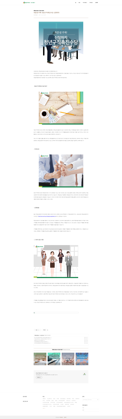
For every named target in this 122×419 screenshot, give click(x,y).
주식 (44, 400)
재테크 (44, 398)
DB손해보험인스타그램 (69, 402)
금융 (53, 400)
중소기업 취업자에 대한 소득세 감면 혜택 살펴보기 (42, 337)
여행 (58, 398)
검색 (98, 399)
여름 (54, 406)
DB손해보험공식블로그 (61, 406)
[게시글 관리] (40, 330)
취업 (73, 398)
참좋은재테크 (45, 406)
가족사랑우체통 (46, 402)
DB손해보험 (63, 398)
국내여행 (48, 400)
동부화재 (69, 398)
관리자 (65, 417)
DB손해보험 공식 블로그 (42, 373)
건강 (54, 398)
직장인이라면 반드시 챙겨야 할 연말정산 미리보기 (42, 338)
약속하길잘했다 (62, 400)
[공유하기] (38, 330)
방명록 (96, 2)
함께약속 (77, 398)
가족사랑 (73, 400)
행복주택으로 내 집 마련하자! (39, 340)
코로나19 (68, 400)
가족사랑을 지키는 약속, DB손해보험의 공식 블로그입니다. (47, 374)
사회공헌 (72, 404)
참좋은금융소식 (37, 335)
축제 (76, 402)
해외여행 (67, 404)
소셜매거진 (50, 398)
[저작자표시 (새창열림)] (47, 330)
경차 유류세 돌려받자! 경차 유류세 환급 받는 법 (41, 343)
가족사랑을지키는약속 (47, 404)
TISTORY (61, 417)
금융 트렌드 (42, 335)
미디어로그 (85, 2)
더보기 (44, 408)
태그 (79, 2)
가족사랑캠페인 (60, 402)
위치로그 (91, 2)
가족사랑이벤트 (56, 404)
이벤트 (62, 404)
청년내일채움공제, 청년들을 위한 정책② (40, 341)
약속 (51, 406)
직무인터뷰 (53, 402)
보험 (56, 400)
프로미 (69, 406)
